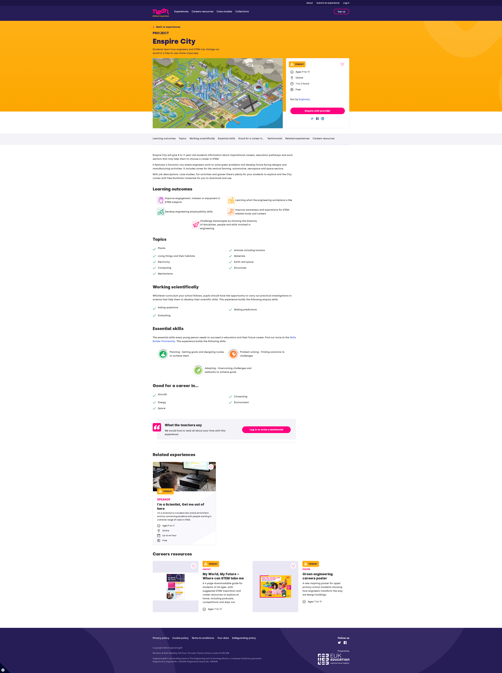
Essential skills (226, 138)
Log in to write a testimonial (266, 429)
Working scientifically (202, 138)
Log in (346, 3)
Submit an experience (328, 3)
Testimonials (274, 138)
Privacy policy (161, 638)
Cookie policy (180, 638)
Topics (182, 138)
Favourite (342, 64)
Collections (242, 11)
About (309, 3)
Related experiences (297, 138)
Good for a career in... (251, 138)
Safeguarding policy (244, 638)
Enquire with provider (317, 110)
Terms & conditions (203, 638)
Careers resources (202, 11)
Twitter (312, 118)
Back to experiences (168, 27)
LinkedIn (322, 118)
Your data (223, 638)
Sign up (341, 11)
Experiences (181, 11)
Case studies (224, 11)
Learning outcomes (164, 138)
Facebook (317, 118)
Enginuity (304, 99)
